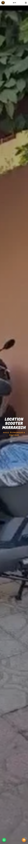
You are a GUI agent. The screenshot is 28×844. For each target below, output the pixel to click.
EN (15, 2)
